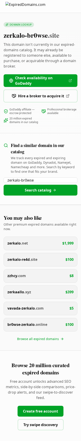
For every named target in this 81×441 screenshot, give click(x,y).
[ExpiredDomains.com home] (30, 6)
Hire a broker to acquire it (41, 95)
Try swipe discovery (40, 424)
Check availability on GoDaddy (34, 80)
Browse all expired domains (38, 339)
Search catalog (38, 190)
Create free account (40, 411)
